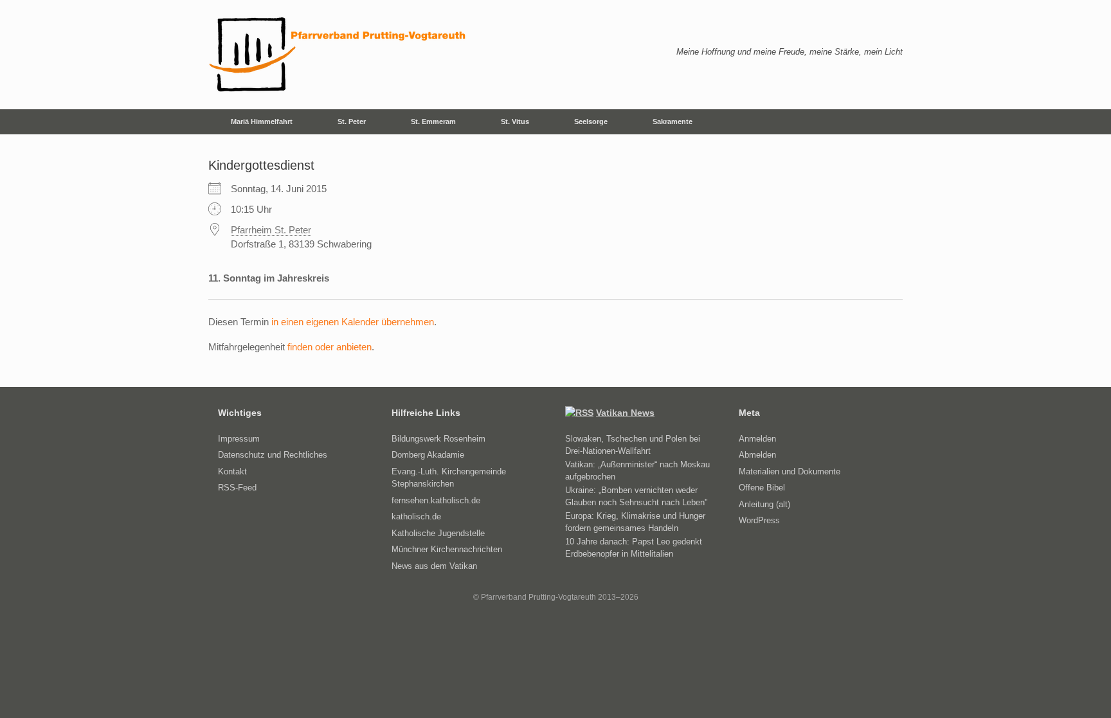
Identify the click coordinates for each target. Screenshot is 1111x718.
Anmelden (757, 439)
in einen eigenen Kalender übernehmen (352, 321)
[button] (884, 121)
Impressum (239, 439)
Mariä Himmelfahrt (262, 121)
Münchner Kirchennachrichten (447, 549)
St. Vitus (515, 121)
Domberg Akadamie (428, 455)
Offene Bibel (762, 487)
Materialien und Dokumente (789, 471)
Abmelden (757, 455)
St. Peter (352, 121)
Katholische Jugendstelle (438, 533)
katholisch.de (416, 516)
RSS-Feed (237, 487)
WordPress (759, 520)
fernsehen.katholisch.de (436, 500)
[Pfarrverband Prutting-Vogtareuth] (338, 54)
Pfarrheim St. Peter (271, 229)
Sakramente (672, 121)
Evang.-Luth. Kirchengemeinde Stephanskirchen (449, 478)
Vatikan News (625, 413)
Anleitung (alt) (764, 504)
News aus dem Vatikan (434, 566)
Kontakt (232, 471)
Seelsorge (591, 121)
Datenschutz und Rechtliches (272, 455)
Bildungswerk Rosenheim (438, 439)
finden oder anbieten (329, 346)
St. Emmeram (433, 121)
